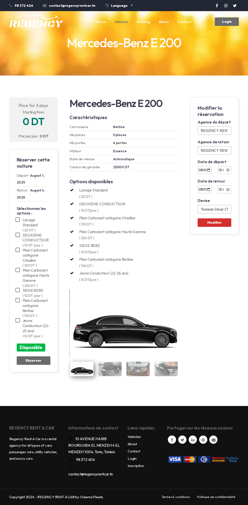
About (164, 21)
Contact (184, 21)
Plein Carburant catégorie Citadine (35, 258)
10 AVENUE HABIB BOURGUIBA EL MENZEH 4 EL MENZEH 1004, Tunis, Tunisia (94, 445)
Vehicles (121, 21)
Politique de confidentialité (216, 497)
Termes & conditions (176, 497)
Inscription (136, 465)
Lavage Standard (30, 224)
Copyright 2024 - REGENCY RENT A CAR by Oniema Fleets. (56, 497)
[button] (119, 6)
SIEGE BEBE (33, 293)
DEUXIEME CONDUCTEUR (36, 240)
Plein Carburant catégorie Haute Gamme (36, 278)
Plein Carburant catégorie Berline (35, 308)
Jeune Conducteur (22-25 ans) (36, 328)
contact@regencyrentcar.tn (90, 474)
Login (227, 21)
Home (101, 21)
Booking (143, 21)
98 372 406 (85, 459)
